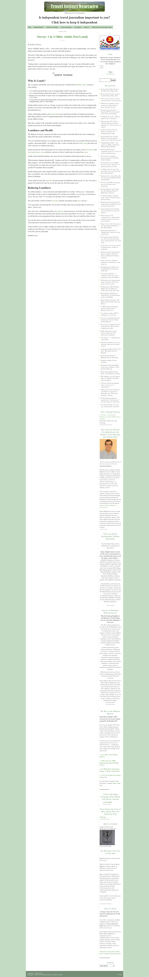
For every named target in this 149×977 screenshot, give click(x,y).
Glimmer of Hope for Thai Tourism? (109, 361)
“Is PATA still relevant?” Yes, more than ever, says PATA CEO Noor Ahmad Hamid (110, 171)
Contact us (86, 27)
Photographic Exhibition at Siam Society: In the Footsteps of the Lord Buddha (110, 295)
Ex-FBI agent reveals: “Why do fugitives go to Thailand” (110, 117)
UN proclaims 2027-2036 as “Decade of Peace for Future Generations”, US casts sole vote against (111, 124)
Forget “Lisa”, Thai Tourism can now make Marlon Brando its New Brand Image (111, 225)
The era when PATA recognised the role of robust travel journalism (110, 184)
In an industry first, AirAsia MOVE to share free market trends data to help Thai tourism (111, 138)
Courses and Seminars (66, 27)
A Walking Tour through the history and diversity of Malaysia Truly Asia (109, 308)
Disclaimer (30, 973)
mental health (54, 114)
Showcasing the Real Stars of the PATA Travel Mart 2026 (110, 90)
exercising (55, 201)
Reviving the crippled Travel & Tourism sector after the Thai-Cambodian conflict (110, 326)
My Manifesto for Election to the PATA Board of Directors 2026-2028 (110, 269)
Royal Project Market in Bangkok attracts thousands (109, 356)
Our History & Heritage (52, 27)
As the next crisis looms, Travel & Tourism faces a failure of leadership (110, 247)
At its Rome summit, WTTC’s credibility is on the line (110, 314)
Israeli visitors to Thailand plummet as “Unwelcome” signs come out (111, 262)
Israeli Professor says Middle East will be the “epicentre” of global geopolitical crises (110, 164)
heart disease (90, 150)
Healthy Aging (81, 85)
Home (29, 27)
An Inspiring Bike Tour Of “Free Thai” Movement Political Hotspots (111, 351)
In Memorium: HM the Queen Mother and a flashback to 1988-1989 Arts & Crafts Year (110, 288)
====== (62, 40)
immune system (40, 152)
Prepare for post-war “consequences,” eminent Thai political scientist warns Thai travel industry (110, 218)
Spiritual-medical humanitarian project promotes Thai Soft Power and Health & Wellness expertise (110, 254)
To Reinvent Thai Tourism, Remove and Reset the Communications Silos (109, 131)
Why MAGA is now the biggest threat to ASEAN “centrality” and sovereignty (110, 378)
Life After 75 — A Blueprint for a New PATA (110, 338)
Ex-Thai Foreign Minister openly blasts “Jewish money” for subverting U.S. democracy (110, 400)
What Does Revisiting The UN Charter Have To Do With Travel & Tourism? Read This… (111, 204)
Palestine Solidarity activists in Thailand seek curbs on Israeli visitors (111, 344)
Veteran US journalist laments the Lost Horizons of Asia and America (110, 210)
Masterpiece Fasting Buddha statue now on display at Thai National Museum (110, 367)
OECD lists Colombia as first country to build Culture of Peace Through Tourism (110, 105)
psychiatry (60, 211)
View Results (110, 74)
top (120, 974)
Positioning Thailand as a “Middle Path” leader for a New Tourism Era (110, 232)
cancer (86, 152)
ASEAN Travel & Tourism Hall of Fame (101, 27)
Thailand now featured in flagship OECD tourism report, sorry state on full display (110, 112)
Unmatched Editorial (38, 27)
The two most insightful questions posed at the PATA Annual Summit (109, 158)
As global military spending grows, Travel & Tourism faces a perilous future (111, 197)
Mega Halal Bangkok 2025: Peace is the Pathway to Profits (110, 372)
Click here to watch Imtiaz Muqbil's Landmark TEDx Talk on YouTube (110, 417)
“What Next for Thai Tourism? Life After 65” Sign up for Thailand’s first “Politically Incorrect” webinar (110, 392)
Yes (102, 66)
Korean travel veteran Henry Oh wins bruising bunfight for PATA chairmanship (111, 177)
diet (77, 194)
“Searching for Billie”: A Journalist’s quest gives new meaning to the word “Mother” (110, 275)
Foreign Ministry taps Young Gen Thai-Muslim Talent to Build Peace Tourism (110, 191)
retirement (48, 180)
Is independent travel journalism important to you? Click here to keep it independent (74, 20)
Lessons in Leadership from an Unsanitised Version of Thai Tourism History (110, 319)
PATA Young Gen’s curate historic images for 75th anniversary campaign (109, 333)
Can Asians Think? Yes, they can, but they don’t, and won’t (110, 405)
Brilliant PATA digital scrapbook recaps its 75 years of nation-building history (111, 151)
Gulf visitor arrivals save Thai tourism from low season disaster (111, 99)
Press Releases (77, 27)
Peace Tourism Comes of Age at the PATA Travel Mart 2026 (110, 95)
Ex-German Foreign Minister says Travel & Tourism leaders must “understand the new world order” (111, 239)
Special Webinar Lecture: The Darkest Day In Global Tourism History (110, 302)
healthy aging (82, 143)
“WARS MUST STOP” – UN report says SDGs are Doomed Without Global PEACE (110, 145)
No (102, 68)
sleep (79, 201)
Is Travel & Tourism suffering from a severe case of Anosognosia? (110, 385)
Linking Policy (39, 973)
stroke (30, 152)
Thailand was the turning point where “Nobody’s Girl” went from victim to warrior (110, 282)
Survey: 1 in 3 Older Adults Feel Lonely (62, 36)
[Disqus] (62, 268)
